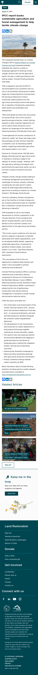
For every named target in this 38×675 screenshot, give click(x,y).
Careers (8, 582)
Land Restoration (16, 526)
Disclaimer (9, 661)
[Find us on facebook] (3, 599)
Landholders (9, 572)
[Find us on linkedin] (9, 599)
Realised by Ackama (13, 666)
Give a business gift (12, 559)
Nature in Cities (11, 543)
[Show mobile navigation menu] (35, 2)
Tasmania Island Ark (12, 536)
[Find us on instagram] (20, 599)
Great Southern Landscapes (15, 540)
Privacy (8, 663)
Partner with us (10, 575)
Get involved (13, 565)
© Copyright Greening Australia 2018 (14, 658)
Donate (27, 2)
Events (7, 579)
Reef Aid (8, 533)
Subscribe (11, 493)
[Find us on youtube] (14, 599)
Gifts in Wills (10, 556)
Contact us (9, 585)
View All (8, 465)
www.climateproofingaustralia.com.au (16, 375)
